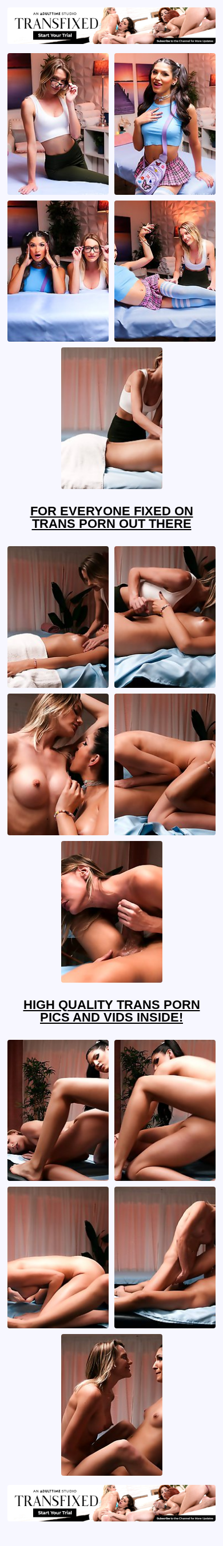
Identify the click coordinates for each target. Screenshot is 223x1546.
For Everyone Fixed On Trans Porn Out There (111, 517)
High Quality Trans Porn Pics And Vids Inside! (111, 1011)
